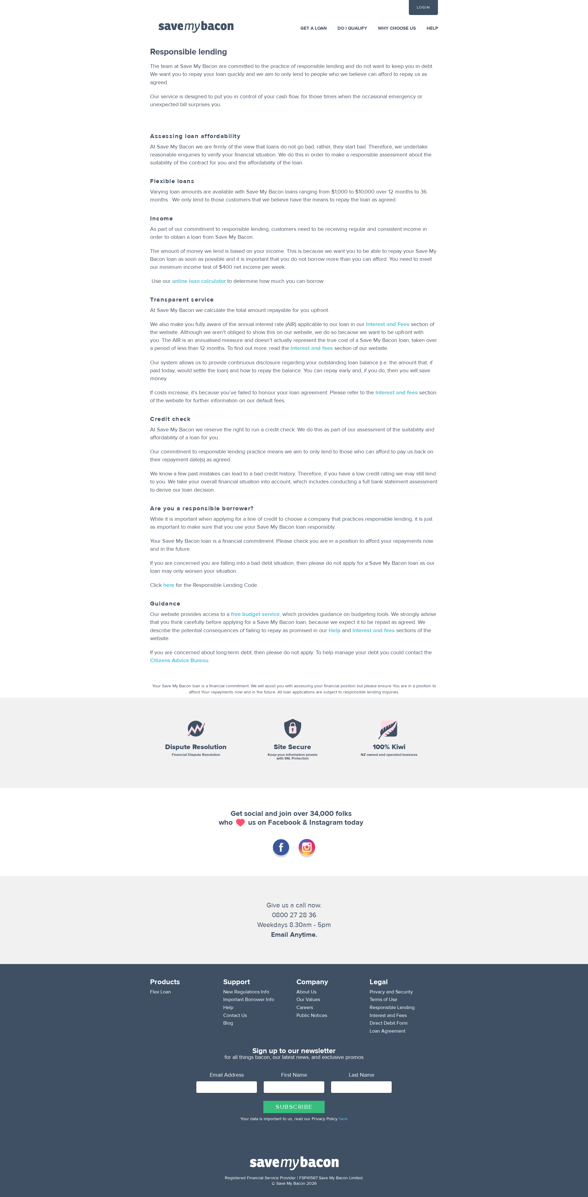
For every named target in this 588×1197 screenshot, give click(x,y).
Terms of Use (383, 999)
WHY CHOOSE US (397, 28)
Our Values (308, 999)
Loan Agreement (387, 1031)
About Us (306, 992)
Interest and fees (312, 348)
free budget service (255, 614)
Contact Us (235, 1015)
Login (423, 7)
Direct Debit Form (389, 1023)
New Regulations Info (246, 992)
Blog (228, 1023)
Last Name (361, 1075)
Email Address (227, 1075)
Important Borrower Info (248, 999)
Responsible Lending (392, 1007)
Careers (304, 1007)
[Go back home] (196, 27)
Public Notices (311, 1015)
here (168, 585)
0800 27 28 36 (294, 915)
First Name (294, 1075)
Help (335, 630)
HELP (432, 28)
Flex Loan (160, 992)
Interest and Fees (387, 324)
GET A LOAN (313, 28)
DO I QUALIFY (352, 28)
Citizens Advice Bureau (179, 660)
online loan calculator (199, 281)
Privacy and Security (391, 992)
